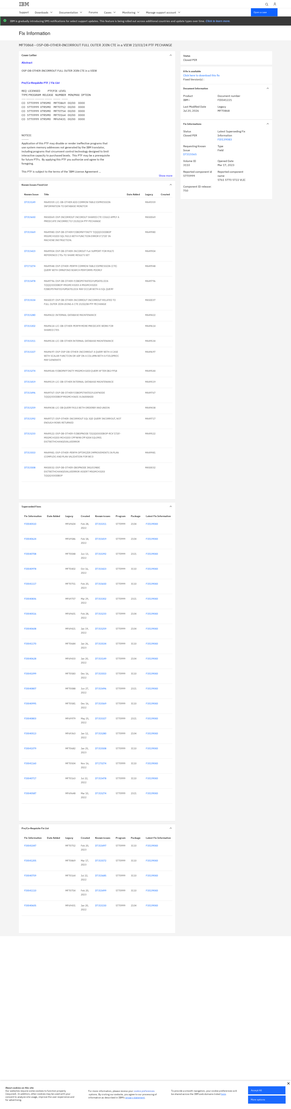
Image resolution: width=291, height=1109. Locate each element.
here (223, 1094)
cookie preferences (144, 1091)
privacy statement (135, 1097)
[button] (288, 1083)
